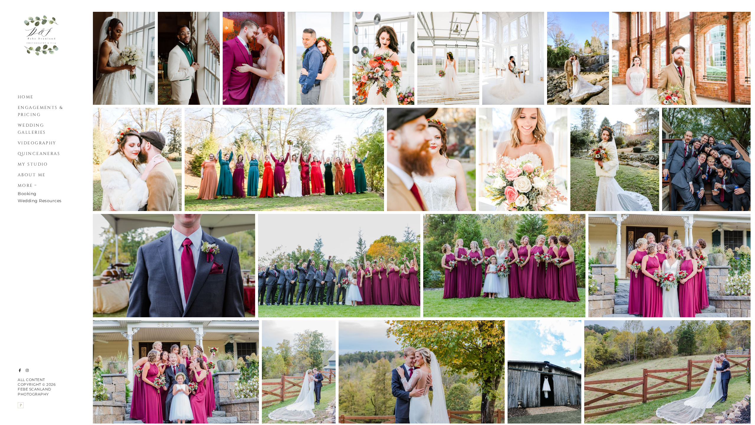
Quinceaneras (39, 153)
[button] (35, 184)
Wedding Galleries (32, 128)
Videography (37, 143)
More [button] (25, 185)
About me (31, 175)
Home (26, 97)
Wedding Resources (40, 200)
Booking (27, 193)
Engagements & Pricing (40, 111)
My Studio (33, 164)
